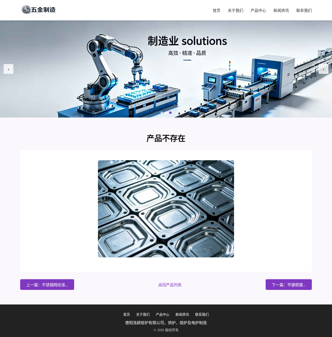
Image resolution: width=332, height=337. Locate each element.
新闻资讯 (281, 10)
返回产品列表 (170, 285)
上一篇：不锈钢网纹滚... (47, 285)
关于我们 (235, 10)
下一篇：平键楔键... (289, 285)
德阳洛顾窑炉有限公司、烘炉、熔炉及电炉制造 (166, 323)
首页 (216, 10)
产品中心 (258, 10)
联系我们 (304, 10)
